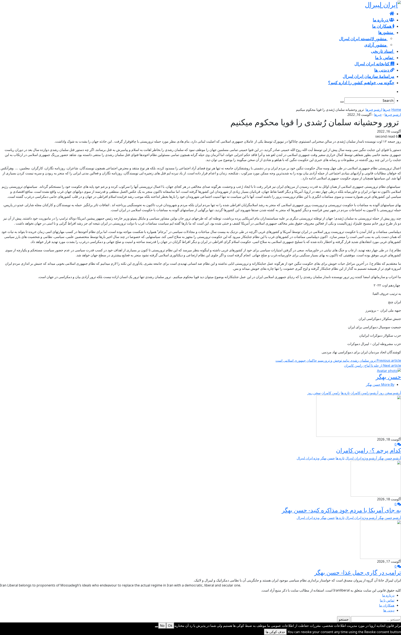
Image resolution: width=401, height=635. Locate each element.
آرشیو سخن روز (390, 393)
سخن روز (314, 393)
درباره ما (388, 595)
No (162, 625)
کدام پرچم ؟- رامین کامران (368, 450)
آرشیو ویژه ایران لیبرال (361, 458)
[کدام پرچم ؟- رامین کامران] (358, 415)
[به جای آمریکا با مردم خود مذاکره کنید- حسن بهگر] (376, 478)
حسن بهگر (388, 377)
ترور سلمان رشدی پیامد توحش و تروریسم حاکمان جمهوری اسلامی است (338, 360)
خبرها (387, 109)
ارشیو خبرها (373, 109)
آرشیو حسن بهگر (389, 458)
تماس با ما (387, 600)
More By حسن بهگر (380, 384)
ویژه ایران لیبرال (308, 458)
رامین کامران (330, 393)
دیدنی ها (388, 610)
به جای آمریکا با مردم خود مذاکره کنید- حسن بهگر (341, 510)
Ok (170, 625)
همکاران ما (386, 605)
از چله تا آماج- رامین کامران (372, 365)
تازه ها (345, 393)
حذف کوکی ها (275, 632)
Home (396, 109)
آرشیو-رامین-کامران (364, 393)
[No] (156, 626)
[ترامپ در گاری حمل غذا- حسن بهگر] (380, 539)
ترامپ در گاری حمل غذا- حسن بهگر (357, 572)
